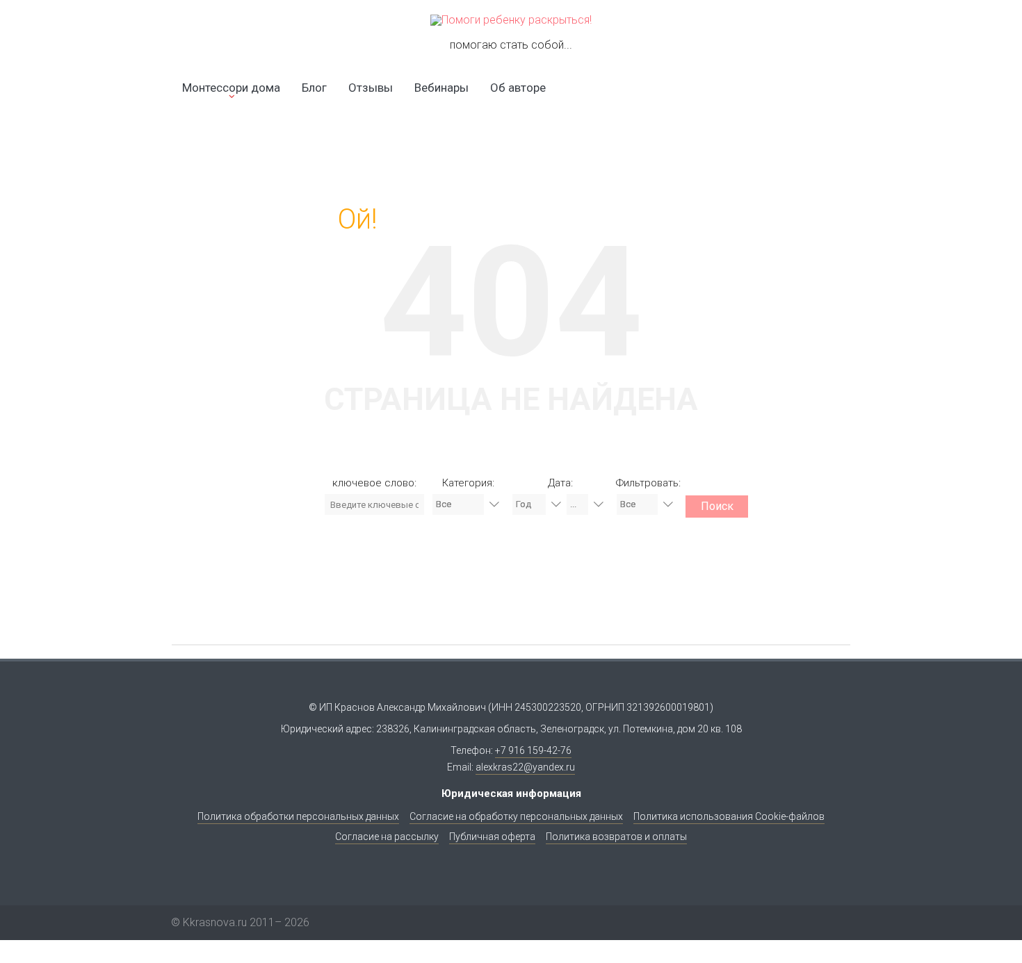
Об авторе (518, 87)
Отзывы (370, 87)
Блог (314, 87)
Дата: (560, 483)
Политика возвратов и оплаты (616, 836)
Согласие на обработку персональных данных (516, 816)
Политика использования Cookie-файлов (729, 816)
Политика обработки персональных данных (298, 816)
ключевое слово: (374, 483)
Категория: (468, 483)
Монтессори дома (231, 87)
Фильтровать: (648, 483)
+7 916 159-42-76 (533, 750)
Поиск (717, 506)
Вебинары (441, 87)
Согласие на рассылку (387, 836)
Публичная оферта (492, 836)
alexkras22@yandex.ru (525, 767)
